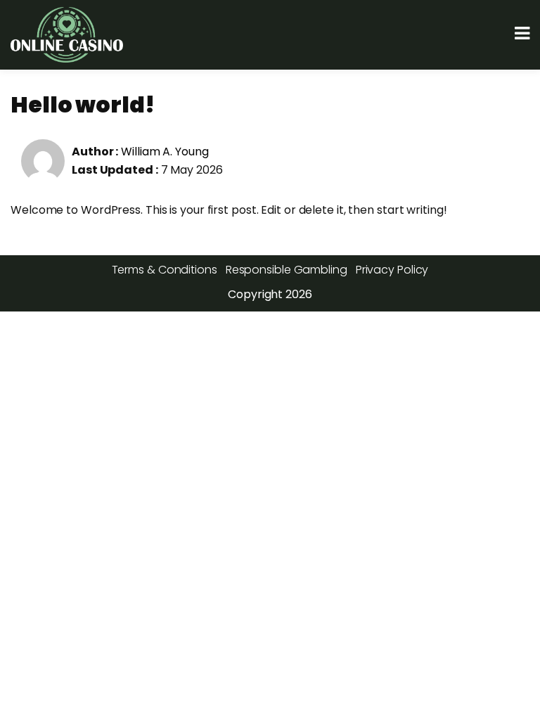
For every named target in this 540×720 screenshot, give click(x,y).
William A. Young (164, 151)
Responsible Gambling (286, 270)
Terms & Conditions (164, 270)
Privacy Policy (392, 270)
